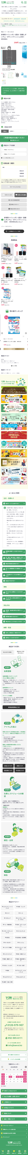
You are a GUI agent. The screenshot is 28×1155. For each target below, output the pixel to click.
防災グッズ (12, 361)
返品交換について (8, 770)
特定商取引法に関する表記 (9, 1133)
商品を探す (6, 23)
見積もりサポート (15, 204)
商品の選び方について (14, 140)
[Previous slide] (2, 1067)
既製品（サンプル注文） (10, 154)
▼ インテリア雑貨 (7, 947)
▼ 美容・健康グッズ (7, 959)
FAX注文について (20, 770)
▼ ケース (21, 913)
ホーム (2, 23)
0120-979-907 (15, 1025)
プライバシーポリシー (8, 1125)
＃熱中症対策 (16, 18)
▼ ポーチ (7, 913)
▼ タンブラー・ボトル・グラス (21, 918)
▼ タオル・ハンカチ (7, 965)
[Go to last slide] (2, 333)
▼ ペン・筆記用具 (7, 924)
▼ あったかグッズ (20, 977)
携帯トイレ (16, 362)
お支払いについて (8, 766)
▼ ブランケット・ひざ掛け (20, 948)
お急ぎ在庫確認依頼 (14, 200)
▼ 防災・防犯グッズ (21, 954)
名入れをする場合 (7, 652)
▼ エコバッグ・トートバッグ (7, 907)
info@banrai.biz (15, 1045)
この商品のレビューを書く (14, 231)
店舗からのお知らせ (15, 1054)
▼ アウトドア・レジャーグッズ (20, 971)
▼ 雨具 (7, 970)
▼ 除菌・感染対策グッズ (20, 959)
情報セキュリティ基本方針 (9, 1129)
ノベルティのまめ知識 (15, 1059)
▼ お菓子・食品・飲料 (7, 982)
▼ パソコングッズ (20, 931)
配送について (20, 766)
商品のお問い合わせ (15, 209)
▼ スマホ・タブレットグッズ (7, 931)
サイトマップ (6, 1137)
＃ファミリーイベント (9, 21)
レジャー (14, 373)
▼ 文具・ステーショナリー (20, 925)
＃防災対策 (23, 18)
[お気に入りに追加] (12, 257)
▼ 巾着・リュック (20, 906)
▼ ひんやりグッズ (7, 977)
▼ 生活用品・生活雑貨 (20, 937)
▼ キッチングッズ (7, 954)
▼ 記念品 (7, 937)
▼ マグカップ (7, 918)
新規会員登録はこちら (14, 707)
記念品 (11, 23)
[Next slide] (26, 333)
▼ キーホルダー (7, 942)
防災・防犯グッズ (4, 361)
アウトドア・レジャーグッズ (7, 362)
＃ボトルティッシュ (19, 21)
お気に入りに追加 (22, 195)
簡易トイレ (9, 373)
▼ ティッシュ (21, 942)
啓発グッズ (3, 373)
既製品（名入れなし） (9, 149)
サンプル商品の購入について (8, 157)
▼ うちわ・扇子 (20, 965)
